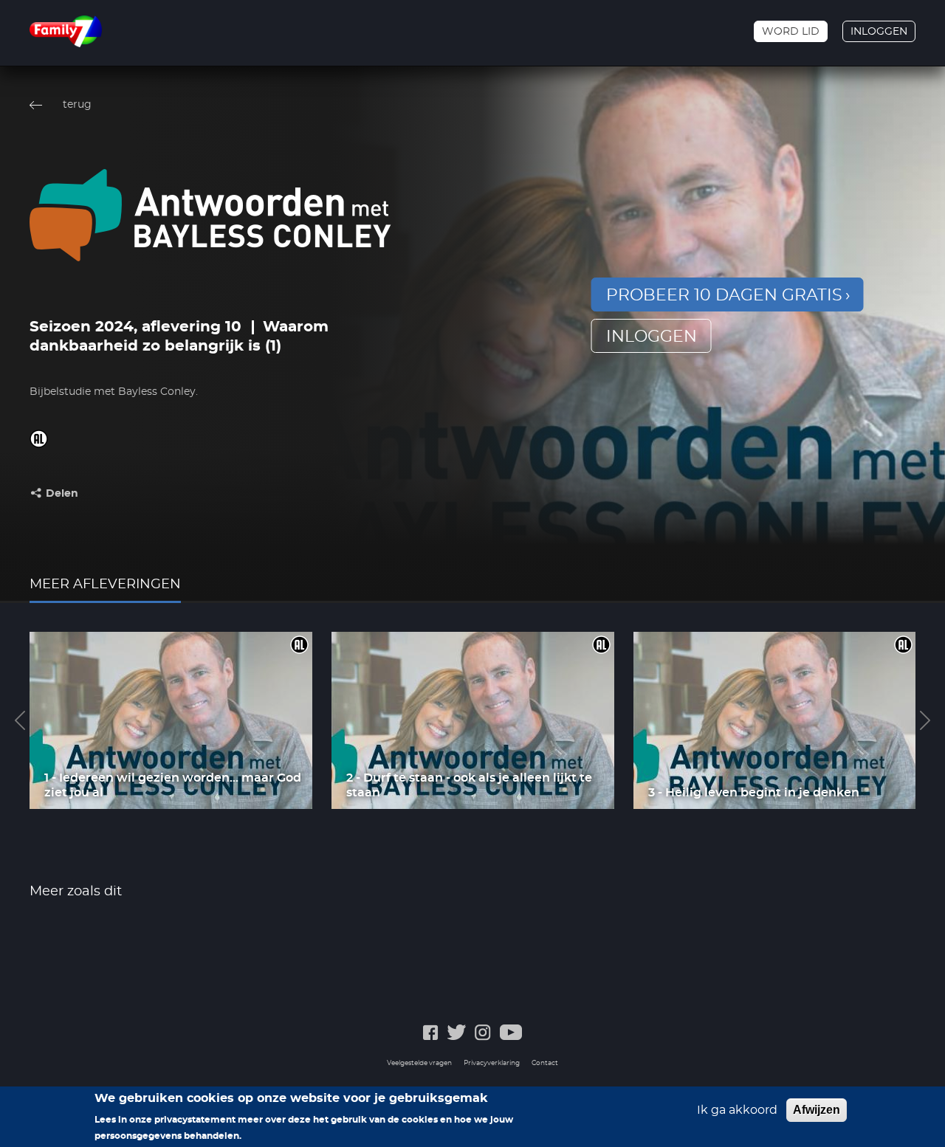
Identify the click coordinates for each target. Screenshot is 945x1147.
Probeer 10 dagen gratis (724, 295)
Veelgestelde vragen (419, 1063)
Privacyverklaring (492, 1063)
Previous (20, 720)
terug (77, 105)
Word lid (790, 32)
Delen (62, 494)
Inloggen (878, 32)
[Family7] (66, 31)
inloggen (651, 336)
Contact (545, 1063)
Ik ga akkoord (737, 1110)
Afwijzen (816, 1109)
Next (925, 720)
